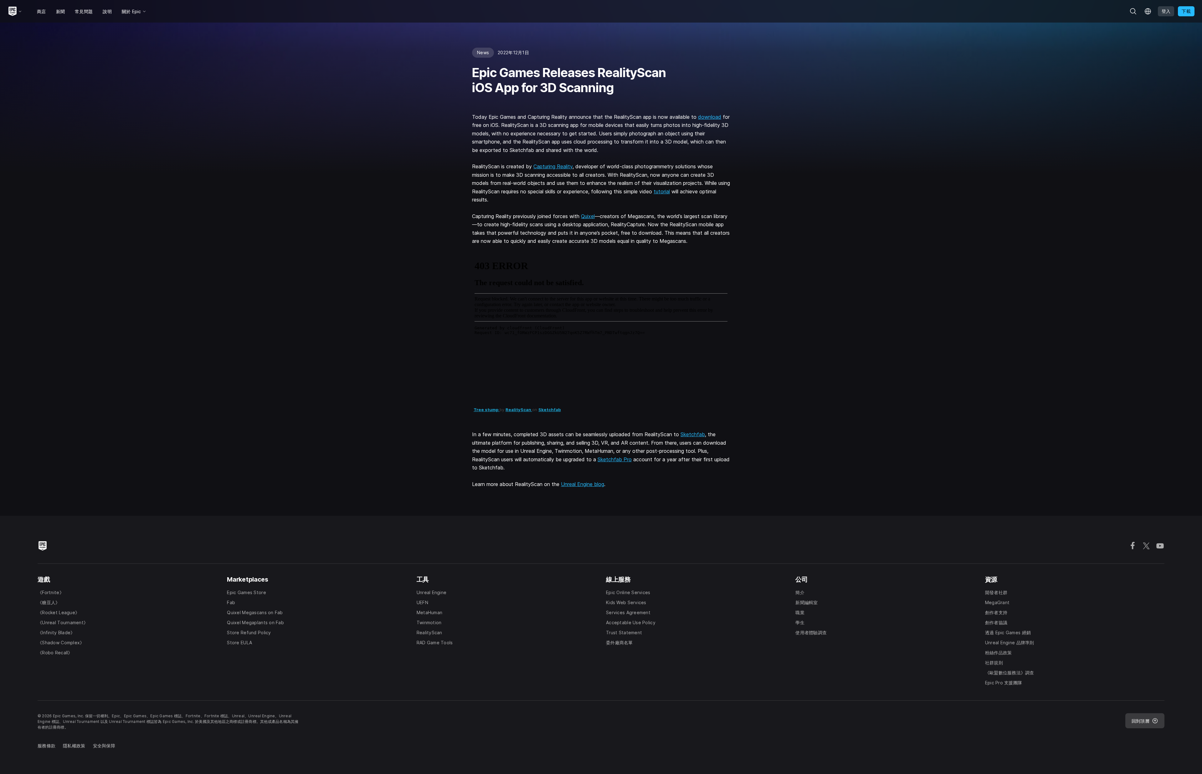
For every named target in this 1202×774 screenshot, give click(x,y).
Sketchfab (549, 409)
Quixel (588, 216)
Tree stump (487, 409)
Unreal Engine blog (582, 484)
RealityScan (519, 409)
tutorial (662, 191)
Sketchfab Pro (615, 459)
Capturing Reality (553, 166)
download (709, 117)
